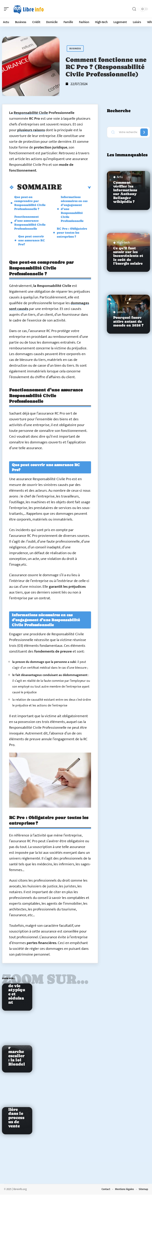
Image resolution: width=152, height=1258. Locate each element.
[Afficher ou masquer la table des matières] (76, 187)
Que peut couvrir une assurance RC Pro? (31, 240)
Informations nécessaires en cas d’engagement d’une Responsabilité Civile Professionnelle (74, 208)
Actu (120, 177)
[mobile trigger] (7, 9)
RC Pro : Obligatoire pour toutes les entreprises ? (72, 232)
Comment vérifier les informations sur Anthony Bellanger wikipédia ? (125, 192)
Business (75, 49)
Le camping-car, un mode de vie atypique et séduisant (16, 984)
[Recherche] (134, 9)
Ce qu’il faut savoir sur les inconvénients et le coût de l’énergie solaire (128, 255)
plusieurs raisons (31, 130)
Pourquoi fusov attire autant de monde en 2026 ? (128, 321)
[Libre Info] (28, 9)
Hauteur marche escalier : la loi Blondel (16, 1054)
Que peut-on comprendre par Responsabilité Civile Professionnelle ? (30, 203)
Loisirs (121, 312)
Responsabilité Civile (31, 113)
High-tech (123, 242)
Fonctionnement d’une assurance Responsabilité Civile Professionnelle (30, 222)
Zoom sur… (45, 979)
